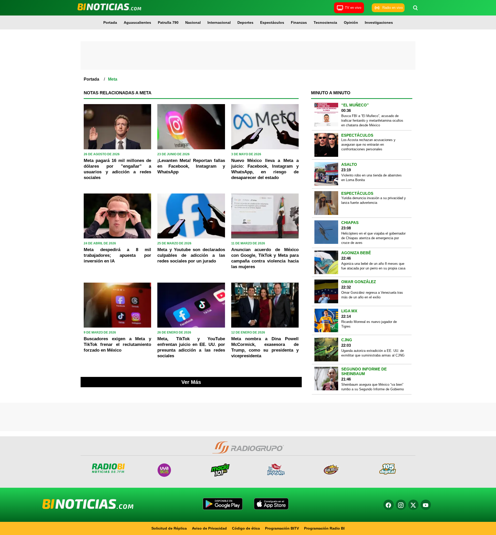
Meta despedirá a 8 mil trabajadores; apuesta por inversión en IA (117, 255)
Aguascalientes (137, 22)
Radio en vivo (392, 8)
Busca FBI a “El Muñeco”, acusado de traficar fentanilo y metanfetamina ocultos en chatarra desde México (372, 120)
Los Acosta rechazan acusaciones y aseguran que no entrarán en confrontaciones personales (368, 144)
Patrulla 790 (168, 22)
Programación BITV (282, 528)
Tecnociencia (325, 22)
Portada (110, 22)
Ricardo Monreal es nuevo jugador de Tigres (369, 324)
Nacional (193, 22)
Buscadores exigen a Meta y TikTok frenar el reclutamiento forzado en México (117, 344)
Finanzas (299, 22)
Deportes (245, 22)
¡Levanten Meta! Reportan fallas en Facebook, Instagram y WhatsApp (191, 166)
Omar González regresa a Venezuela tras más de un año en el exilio (372, 295)
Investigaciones (379, 22)
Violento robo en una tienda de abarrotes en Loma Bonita (371, 177)
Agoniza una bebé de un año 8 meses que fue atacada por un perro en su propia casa (373, 266)
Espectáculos (272, 22)
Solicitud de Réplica (169, 528)
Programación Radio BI (324, 528)
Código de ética (246, 528)
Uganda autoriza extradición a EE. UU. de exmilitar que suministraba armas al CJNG (373, 353)
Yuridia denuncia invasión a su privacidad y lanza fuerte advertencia (373, 200)
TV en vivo (353, 8)
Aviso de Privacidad (209, 528)
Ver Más (191, 382)
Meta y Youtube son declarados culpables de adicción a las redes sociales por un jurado (191, 255)
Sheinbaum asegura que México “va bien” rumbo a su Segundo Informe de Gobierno (372, 387)
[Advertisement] (248, 55)
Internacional (219, 22)
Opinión (351, 22)
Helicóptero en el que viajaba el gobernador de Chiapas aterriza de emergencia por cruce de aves (373, 238)
